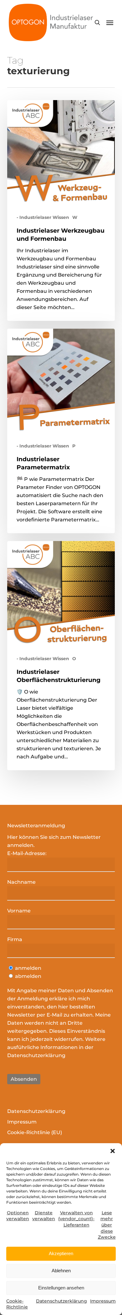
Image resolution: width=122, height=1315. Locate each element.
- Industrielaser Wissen (43, 217)
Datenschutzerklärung (61, 1301)
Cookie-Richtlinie (17, 1304)
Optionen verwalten (17, 1216)
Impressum (103, 1301)
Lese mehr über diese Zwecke (107, 1225)
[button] (112, 1151)
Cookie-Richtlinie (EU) (34, 1132)
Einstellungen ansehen (61, 1287)
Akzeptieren (61, 1253)
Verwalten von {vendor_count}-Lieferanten (76, 1219)
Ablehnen (61, 1270)
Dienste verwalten (43, 1216)
